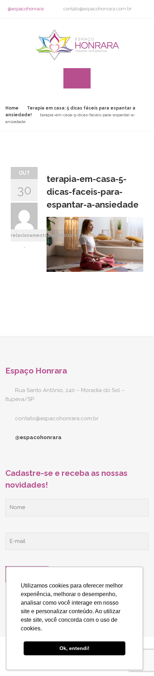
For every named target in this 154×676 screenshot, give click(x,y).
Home (12, 108)
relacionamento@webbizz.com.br (48, 235)
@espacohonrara (26, 8)
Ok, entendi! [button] (74, 648)
